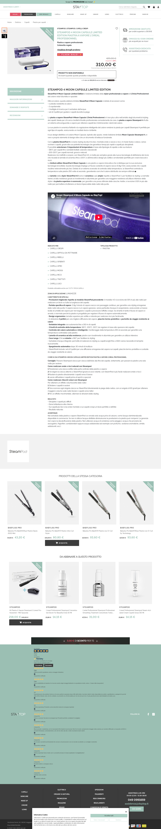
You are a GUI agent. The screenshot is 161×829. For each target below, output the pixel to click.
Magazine (62, 803)
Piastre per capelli (39, 22)
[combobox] (132, 7)
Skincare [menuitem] (70, 14)
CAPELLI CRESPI (82, 28)
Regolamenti (99, 803)
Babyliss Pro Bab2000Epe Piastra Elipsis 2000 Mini (22, 532)
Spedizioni (99, 790)
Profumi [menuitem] (133, 14)
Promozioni (62, 798)
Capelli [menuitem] (57, 14)
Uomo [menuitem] (107, 14)
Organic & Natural (62, 794)
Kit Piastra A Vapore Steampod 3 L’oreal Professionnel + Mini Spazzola (26, 611)
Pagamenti (99, 794)
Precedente (38, 665)
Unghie (24, 805)
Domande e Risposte (19, 107)
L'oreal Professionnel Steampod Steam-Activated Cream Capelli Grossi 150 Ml (135, 611)
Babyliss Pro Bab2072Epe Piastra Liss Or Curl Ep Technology (136, 532)
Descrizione (15, 91)
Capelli (27, 22)
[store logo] (80, 6)
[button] (4, 36)
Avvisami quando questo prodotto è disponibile (77, 76)
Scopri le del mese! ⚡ (80, 2)
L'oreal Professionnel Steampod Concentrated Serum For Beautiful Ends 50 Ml (61, 611)
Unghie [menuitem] (95, 14)
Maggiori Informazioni (21, 99)
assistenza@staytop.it (136, 803)
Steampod (71, 28)
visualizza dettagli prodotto (68, 50)
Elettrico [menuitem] (119, 14)
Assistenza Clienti (11, 7)
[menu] (80, 14)
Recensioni (15, 115)
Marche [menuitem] (145, 14)
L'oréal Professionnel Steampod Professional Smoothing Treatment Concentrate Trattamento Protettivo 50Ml (99, 611)
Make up (24, 801)
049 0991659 (136, 799)
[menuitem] (15, 14)
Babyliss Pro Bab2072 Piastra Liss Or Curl (98, 531)
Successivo (48, 665)
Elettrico (18, 22)
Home (9, 22)
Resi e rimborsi (99, 798)
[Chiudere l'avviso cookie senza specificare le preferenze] (126, 812)
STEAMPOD (61, 28)
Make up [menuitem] (83, 14)
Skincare (24, 796)
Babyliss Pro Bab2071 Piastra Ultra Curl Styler (59, 532)
